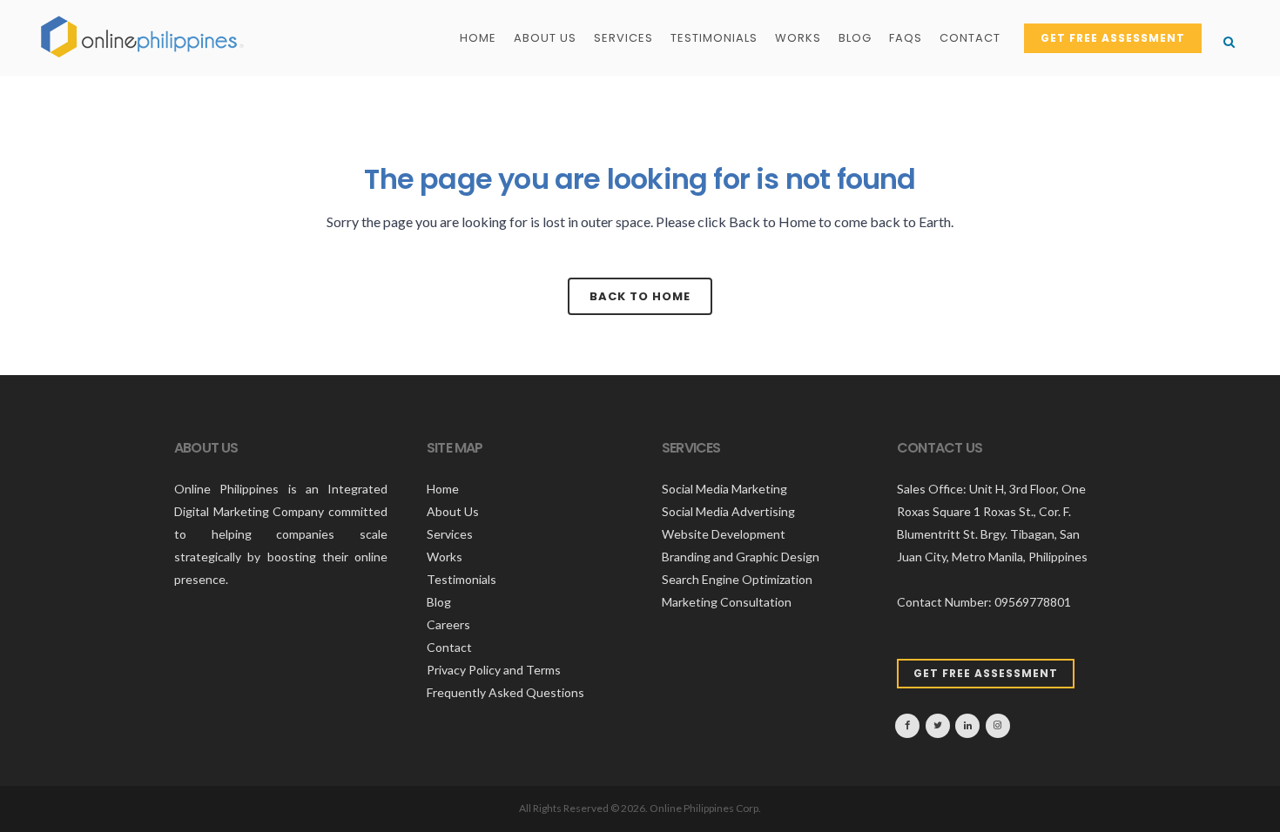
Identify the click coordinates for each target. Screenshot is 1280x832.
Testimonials (461, 579)
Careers (448, 624)
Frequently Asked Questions (505, 692)
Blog (439, 601)
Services (450, 534)
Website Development (723, 534)
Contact (449, 647)
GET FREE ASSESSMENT (1113, 37)
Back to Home (640, 296)
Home (443, 488)
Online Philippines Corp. (705, 808)
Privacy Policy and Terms (494, 669)
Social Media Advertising (728, 511)
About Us (453, 511)
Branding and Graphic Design (740, 556)
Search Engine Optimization (737, 579)
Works (444, 556)
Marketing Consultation (727, 601)
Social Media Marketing (724, 488)
